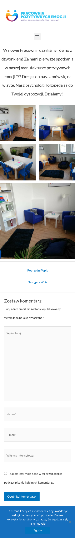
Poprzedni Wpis (37, 270)
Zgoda (38, 530)
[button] (37, 36)
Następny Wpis (37, 282)
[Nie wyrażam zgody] (70, 522)
